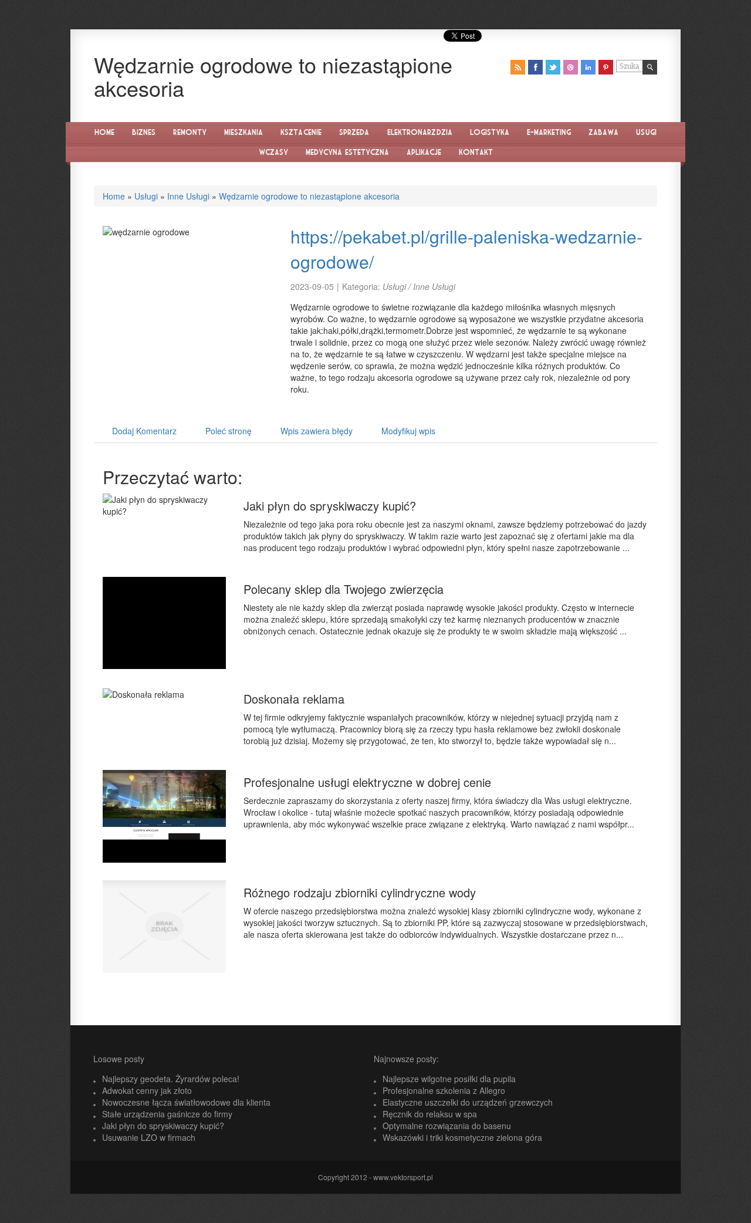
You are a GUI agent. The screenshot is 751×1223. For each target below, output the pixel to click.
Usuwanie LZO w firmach (148, 1137)
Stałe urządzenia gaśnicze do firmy (167, 1114)
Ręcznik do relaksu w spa (430, 1114)
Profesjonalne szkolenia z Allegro (444, 1090)
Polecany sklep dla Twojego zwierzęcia (343, 588)
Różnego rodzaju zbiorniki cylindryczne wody (359, 892)
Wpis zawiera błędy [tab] (316, 431)
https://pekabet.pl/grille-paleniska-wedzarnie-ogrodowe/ (466, 249)
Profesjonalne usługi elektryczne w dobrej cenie (367, 781)
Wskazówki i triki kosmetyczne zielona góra (462, 1137)
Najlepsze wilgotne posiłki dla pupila (449, 1079)
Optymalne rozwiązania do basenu (447, 1125)
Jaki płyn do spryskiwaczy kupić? (329, 505)
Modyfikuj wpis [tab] (408, 431)
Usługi (146, 196)
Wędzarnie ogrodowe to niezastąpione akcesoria (309, 196)
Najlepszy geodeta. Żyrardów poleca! (170, 1079)
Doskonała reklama (293, 698)
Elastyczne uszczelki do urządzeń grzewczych (468, 1102)
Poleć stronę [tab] (228, 431)
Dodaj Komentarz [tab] (144, 431)
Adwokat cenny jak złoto (147, 1090)
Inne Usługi (188, 196)
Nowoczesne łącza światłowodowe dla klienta (186, 1102)
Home (114, 196)
